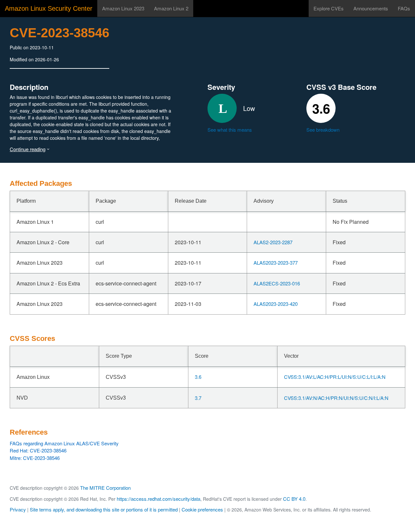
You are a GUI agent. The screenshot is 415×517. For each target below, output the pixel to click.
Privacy (18, 509)
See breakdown (322, 129)
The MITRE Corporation (105, 487)
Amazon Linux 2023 (123, 8)
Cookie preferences (202, 509)
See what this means (230, 129)
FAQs (404, 8)
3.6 (198, 376)
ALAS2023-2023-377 (276, 262)
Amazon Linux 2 (171, 8)
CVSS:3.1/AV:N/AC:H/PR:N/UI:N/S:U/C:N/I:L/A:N (336, 397)
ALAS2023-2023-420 (276, 303)
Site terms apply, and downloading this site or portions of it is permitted (104, 509)
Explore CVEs (329, 8)
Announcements (370, 8)
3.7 (198, 397)
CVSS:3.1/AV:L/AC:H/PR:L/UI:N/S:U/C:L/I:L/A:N (334, 376)
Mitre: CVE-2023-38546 (35, 457)
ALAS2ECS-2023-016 (277, 283)
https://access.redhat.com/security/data (158, 498)
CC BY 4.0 (294, 498)
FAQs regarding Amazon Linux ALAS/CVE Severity (64, 443)
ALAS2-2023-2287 (273, 242)
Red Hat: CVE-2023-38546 (38, 450)
